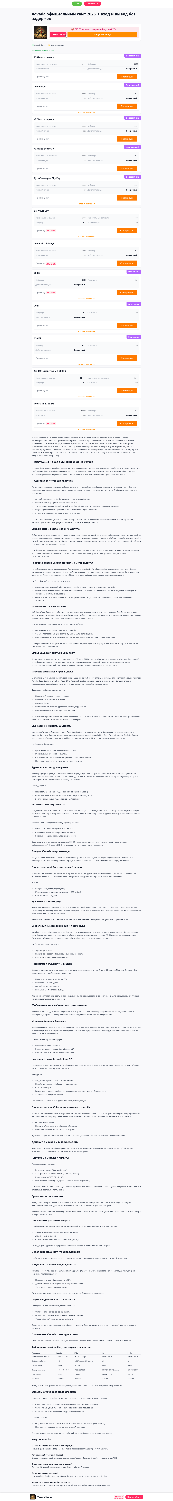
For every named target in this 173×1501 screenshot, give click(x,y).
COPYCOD (57, 34)
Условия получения (86, 112)
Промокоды (127, 76)
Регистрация (92, 4)
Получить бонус (102, 34)
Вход (77, 4)
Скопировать (126, 230)
